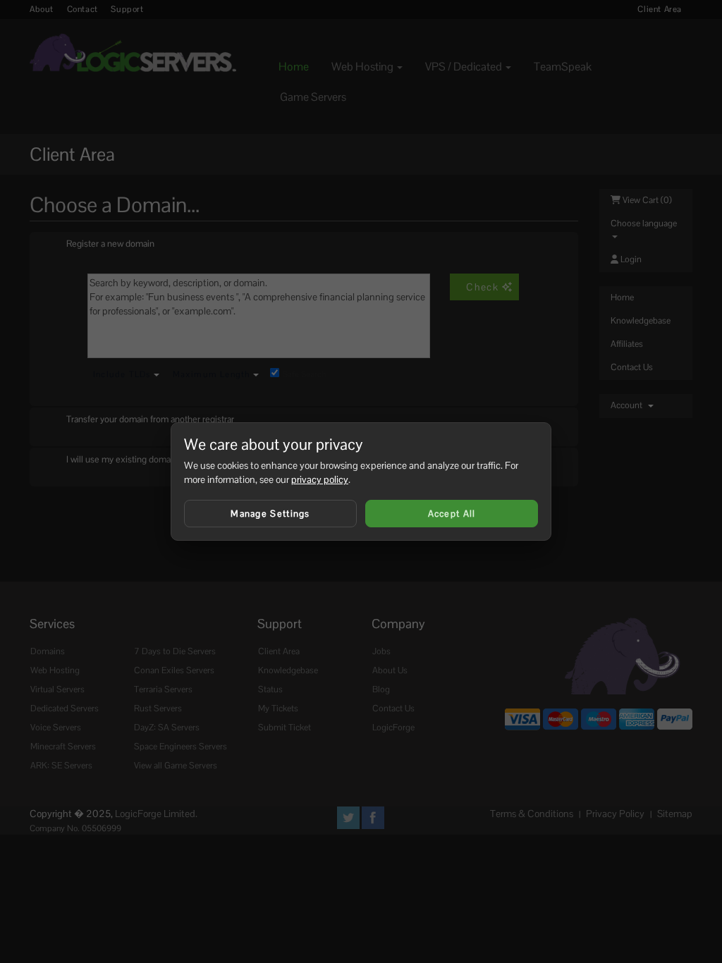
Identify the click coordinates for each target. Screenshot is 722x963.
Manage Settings (270, 514)
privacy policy (319, 479)
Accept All (452, 514)
